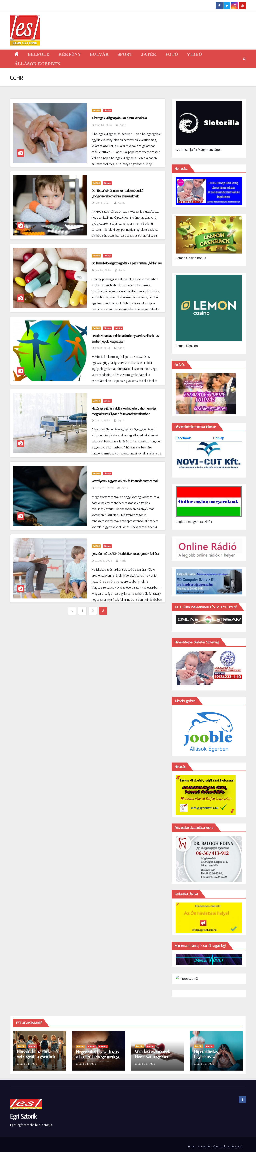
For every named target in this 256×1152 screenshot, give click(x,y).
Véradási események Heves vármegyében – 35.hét (153, 1056)
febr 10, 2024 (103, 125)
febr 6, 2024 (102, 202)
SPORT (125, 54)
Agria (122, 125)
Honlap (218, 438)
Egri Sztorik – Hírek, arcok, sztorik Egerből (220, 1146)
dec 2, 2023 (102, 420)
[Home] (16, 54)
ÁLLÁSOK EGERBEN (37, 63)
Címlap (107, 110)
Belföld (96, 110)
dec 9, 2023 (102, 348)
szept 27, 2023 (104, 488)
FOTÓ (171, 54)
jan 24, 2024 (103, 270)
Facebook (184, 438)
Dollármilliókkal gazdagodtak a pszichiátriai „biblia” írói (126, 263)
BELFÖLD (39, 54)
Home (191, 1146)
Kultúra (118, 328)
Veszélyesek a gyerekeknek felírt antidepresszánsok (125, 481)
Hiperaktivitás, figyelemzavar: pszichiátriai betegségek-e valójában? (216, 1058)
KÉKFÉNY (69, 54)
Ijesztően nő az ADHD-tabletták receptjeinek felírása (125, 553)
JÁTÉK (149, 54)
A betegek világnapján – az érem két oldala (119, 118)
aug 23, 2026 (146, 1064)
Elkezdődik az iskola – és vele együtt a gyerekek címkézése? (38, 1056)
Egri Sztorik (23, 1116)
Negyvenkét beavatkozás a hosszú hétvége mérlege (98, 1054)
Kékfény (103, 1046)
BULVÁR (99, 54)
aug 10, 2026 (205, 1064)
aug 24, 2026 (28, 1064)
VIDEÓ (194, 54)
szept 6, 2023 (103, 560)
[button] (244, 59)
